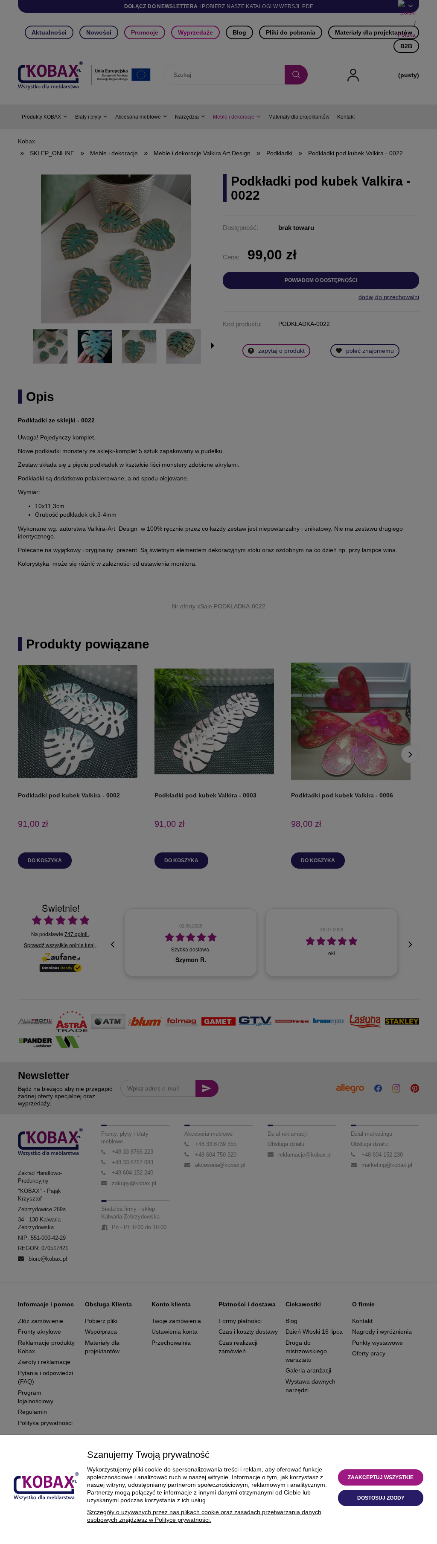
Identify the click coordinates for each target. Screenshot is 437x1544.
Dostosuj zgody (381, 1498)
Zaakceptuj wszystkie (381, 1477)
